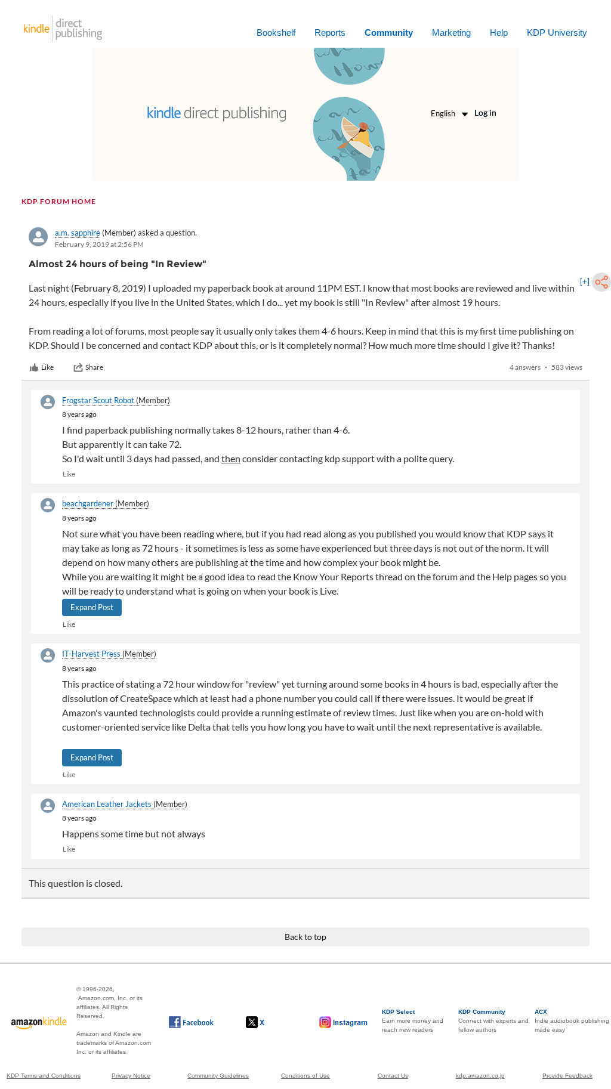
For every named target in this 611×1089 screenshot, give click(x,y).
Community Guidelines (218, 1075)
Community (389, 32)
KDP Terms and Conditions (44, 1075)
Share (94, 367)
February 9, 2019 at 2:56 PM (99, 244)
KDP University (557, 32)
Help (499, 32)
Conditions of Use (305, 1075)
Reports (329, 32)
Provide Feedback (567, 1075)
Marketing (451, 32)
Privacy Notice (131, 1075)
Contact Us (393, 1075)
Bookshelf (276, 32)
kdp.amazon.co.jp (480, 1075)
